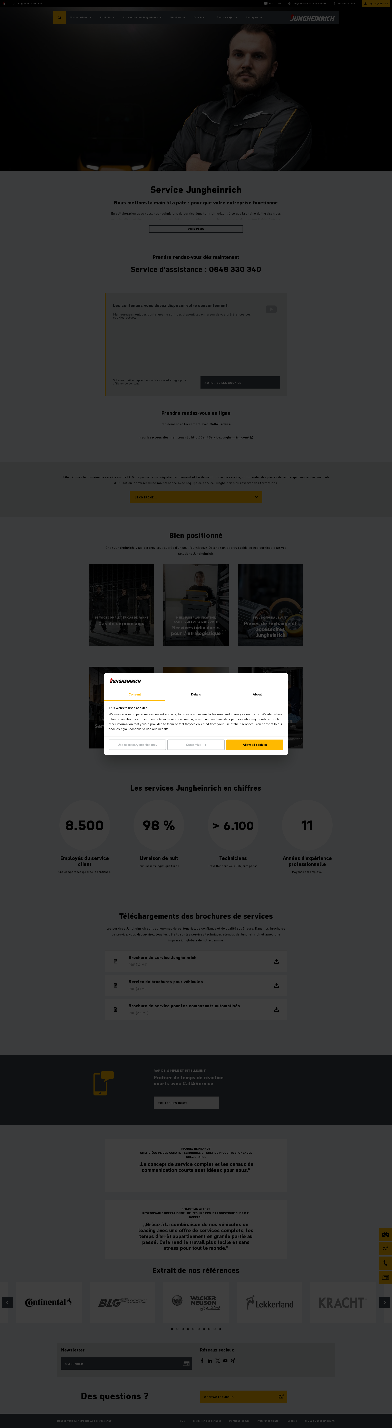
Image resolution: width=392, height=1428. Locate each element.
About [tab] (257, 694)
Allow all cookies (255, 744)
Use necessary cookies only (137, 744)
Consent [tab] (135, 694)
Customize (193, 744)
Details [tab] (196, 694)
